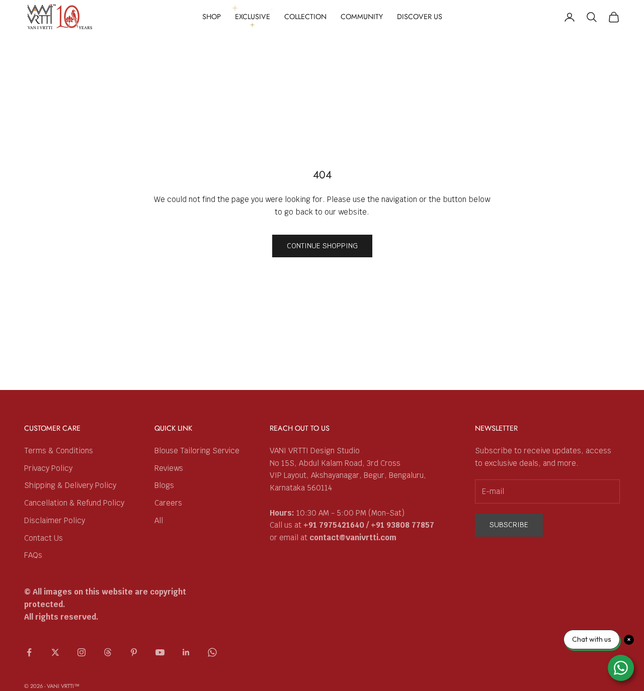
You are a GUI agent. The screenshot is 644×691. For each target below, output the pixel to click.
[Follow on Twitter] (55, 652)
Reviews (168, 468)
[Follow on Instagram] (81, 652)
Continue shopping (322, 245)
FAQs (33, 555)
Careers (168, 503)
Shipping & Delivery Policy (70, 485)
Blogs (164, 485)
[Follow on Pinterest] (134, 652)
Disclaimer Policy (54, 520)
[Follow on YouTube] (160, 652)
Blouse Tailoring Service (196, 450)
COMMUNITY (362, 17)
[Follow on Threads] (108, 652)
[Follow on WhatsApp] (212, 652)
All (158, 520)
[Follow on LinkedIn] (186, 652)
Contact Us (43, 538)
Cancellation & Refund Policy (74, 503)
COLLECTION (305, 17)
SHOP (211, 17)
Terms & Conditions (58, 450)
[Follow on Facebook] (29, 652)
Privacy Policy (48, 468)
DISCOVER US (419, 17)
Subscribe (509, 524)
